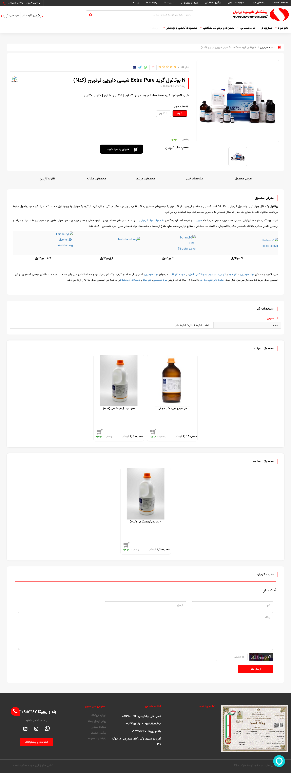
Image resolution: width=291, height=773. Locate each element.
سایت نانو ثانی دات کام (212, 280)
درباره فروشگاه (98, 715)
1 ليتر (180, 113)
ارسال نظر (255, 669)
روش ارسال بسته (97, 721)
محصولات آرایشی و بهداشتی (181, 28)
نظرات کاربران (47, 178)
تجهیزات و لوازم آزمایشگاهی (218, 28)
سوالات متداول (98, 727)
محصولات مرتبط (145, 178)
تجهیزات (197, 220)
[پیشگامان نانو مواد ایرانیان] (241, 14)
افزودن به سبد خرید (118, 149)
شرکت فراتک (239, 765)
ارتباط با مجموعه (97, 739)
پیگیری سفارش (98, 733)
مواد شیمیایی (247, 28)
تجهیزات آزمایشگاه (130, 280)
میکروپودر (266, 28)
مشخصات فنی (194, 178)
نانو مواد (283, 28)
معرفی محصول (244, 178)
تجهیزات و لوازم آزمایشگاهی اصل (207, 274)
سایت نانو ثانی (177, 274)
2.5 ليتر (163, 114)
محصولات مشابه (96, 178)
